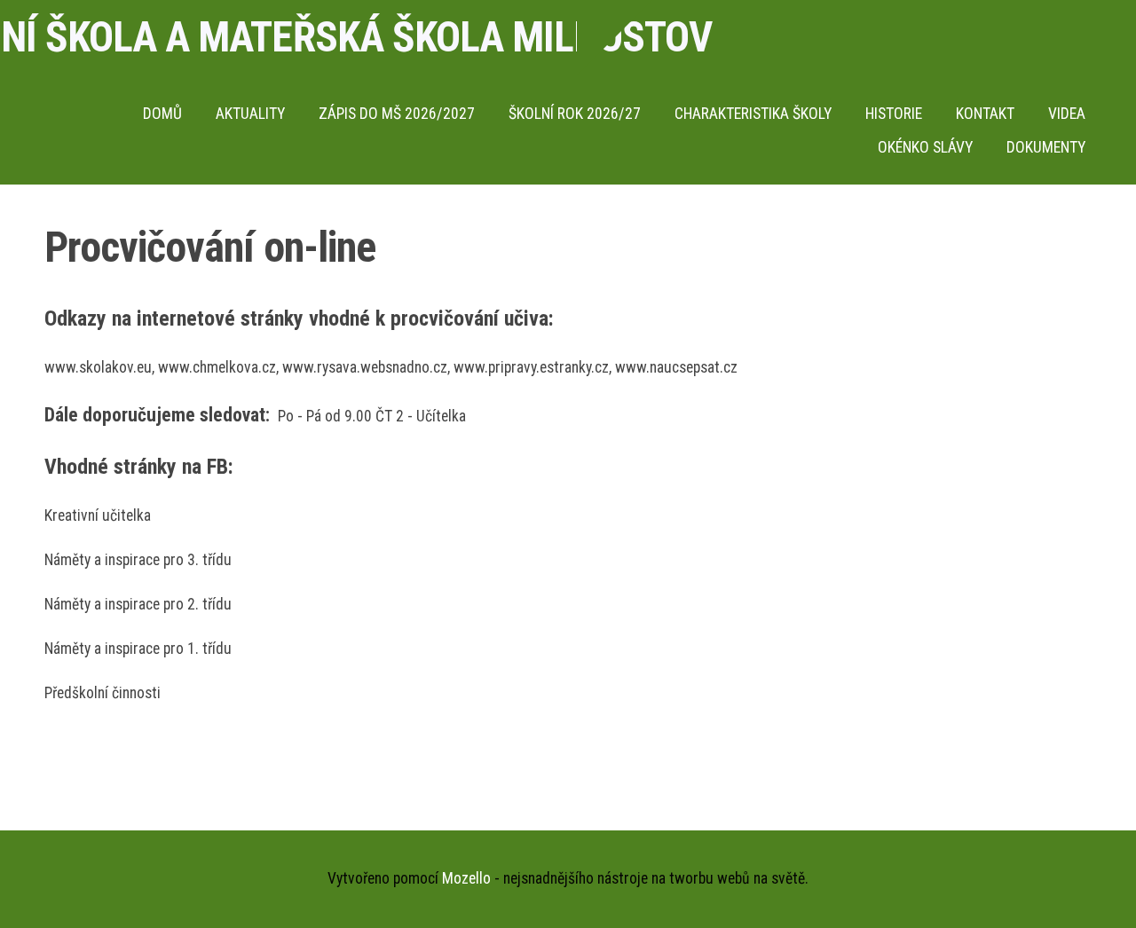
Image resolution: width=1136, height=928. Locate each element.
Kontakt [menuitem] (985, 113)
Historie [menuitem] (893, 113)
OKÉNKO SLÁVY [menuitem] (925, 147)
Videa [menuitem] (1066, 113)
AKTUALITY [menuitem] (250, 113)
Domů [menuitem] (162, 113)
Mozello (466, 878)
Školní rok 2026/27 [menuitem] (575, 113)
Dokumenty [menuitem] (1045, 147)
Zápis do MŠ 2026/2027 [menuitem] (397, 113)
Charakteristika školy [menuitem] (753, 113)
